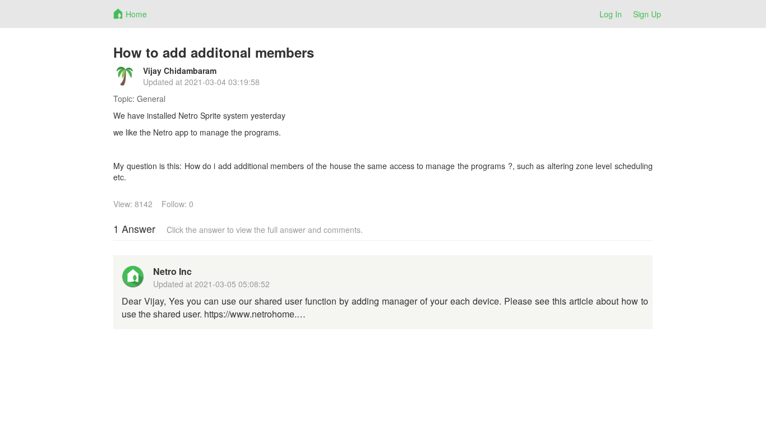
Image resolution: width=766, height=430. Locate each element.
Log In (610, 14)
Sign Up (647, 14)
